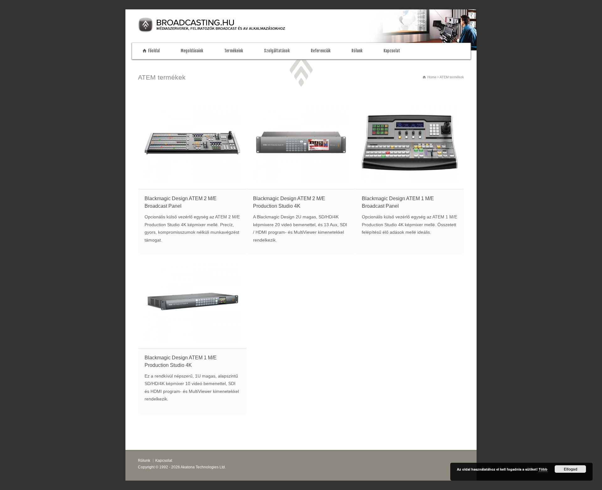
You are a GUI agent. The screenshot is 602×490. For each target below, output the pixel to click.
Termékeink (233, 50)
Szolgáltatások (277, 50)
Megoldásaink (192, 50)
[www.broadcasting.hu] (218, 31)
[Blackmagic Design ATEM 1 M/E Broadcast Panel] (409, 143)
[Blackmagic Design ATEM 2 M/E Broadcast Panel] (192, 143)
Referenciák (320, 50)
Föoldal (154, 50)
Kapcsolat (391, 50)
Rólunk (356, 50)
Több (543, 469)
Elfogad (570, 469)
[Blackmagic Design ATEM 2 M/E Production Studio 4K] (301, 143)
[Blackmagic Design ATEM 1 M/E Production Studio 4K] (192, 301)
